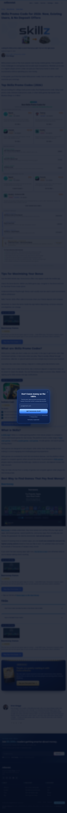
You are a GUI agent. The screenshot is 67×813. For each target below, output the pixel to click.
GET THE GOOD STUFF (33, 411)
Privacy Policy (34, 416)
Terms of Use (45, 415)
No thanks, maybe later (33, 419)
